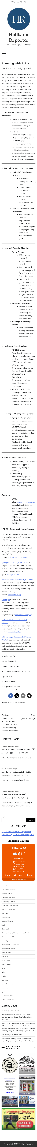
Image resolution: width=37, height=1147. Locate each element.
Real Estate (5, 980)
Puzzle (4, 976)
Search (4, 816)
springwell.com (13, 574)
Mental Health (6, 952)
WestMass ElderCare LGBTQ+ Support (17, 579)
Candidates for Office (8, 897)
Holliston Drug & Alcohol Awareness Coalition (16, 933)
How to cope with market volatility (17, 772)
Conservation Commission (10, 905)
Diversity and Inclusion (9, 909)
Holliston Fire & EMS (8, 937)
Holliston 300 (6, 929)
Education (5, 913)
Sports (3, 992)
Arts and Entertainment (9, 890)
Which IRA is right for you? (14, 794)
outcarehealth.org (15, 631)
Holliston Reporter (18, 37)
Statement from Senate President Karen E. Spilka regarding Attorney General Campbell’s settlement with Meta (17, 1017)
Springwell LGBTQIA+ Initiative (15, 562)
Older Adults (6, 960)
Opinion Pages (6, 964)
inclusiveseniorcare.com (17, 557)
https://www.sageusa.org (26, 502)
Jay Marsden (28, 68)
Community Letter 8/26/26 (10, 1011)
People (4, 968)
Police (3, 972)
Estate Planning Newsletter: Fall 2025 (18, 749)
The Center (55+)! (7, 996)
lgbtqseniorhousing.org (23, 614)
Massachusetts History (8, 948)
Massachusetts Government (10, 945)
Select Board (5, 988)
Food (3, 925)
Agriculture (5, 886)
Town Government (7, 1000)
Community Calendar (8, 901)
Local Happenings (7, 941)
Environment (6, 917)
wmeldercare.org (14, 594)
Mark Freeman (6, 775)
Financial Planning (17, 702)
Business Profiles (7, 894)
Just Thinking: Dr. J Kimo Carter (12, 1034)
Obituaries (5, 956)
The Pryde (6, 599)
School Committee (7, 984)
